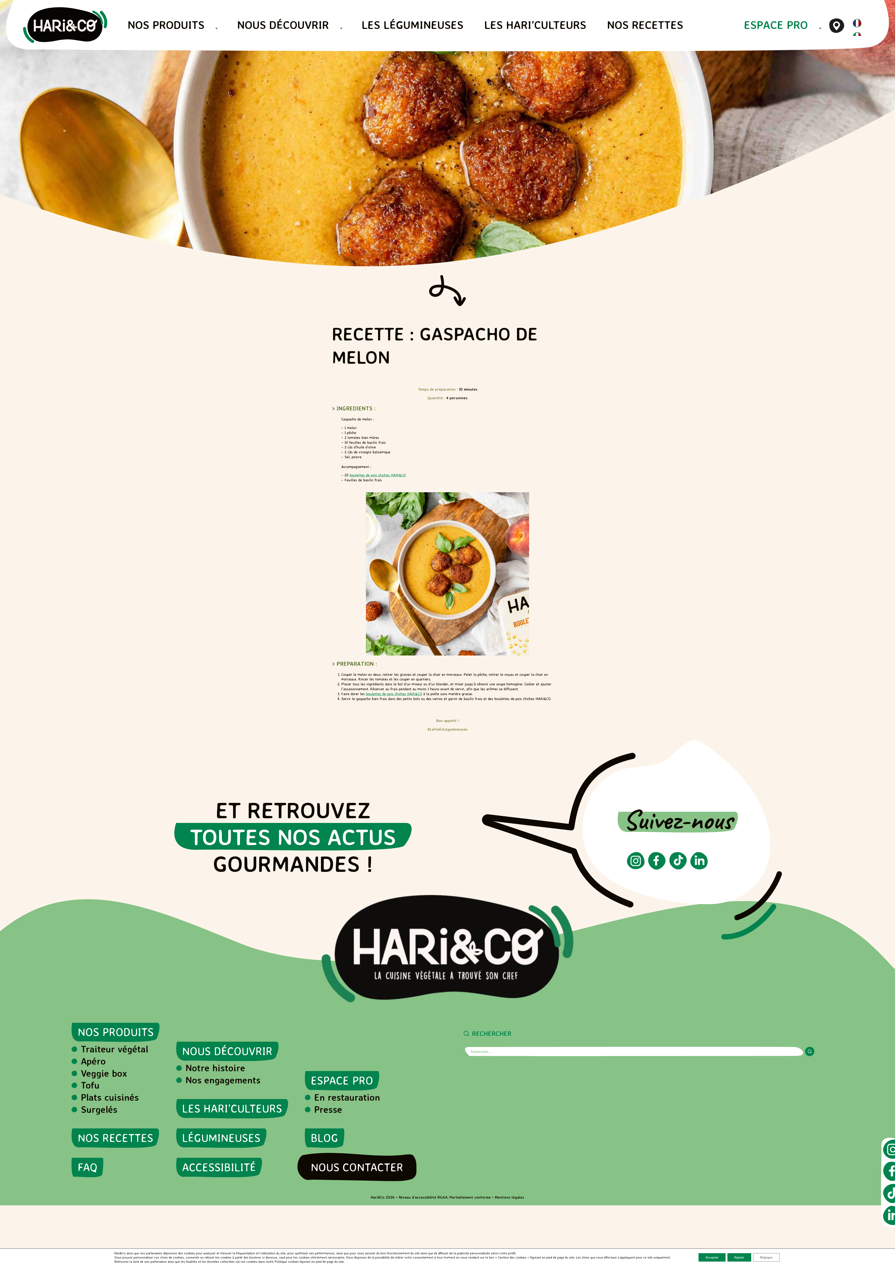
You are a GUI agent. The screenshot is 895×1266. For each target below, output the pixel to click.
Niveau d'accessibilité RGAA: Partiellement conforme (445, 1197)
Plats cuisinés (110, 1097)
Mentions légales (509, 1197)
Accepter (712, 1257)
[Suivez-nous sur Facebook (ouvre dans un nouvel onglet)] (656, 868)
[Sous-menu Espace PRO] (820, 28)
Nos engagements (223, 1080)
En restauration (347, 1097)
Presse (328, 1109)
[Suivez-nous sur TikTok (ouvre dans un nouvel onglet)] (678, 868)
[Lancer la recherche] (809, 1051)
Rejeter (739, 1257)
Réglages (766, 1257)
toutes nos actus (293, 836)
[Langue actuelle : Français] (857, 26)
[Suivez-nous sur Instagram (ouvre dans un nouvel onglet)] (636, 867)
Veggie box (104, 1073)
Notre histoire (215, 1068)
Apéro (93, 1061)
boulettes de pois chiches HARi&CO (378, 475)
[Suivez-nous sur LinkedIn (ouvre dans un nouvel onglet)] (699, 868)
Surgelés (99, 1109)
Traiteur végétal (114, 1049)
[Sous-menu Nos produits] (216, 28)
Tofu (90, 1085)
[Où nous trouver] (836, 25)
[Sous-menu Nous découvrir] (341, 28)
